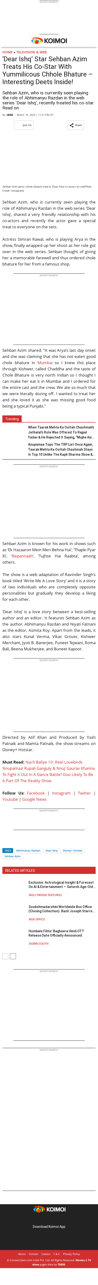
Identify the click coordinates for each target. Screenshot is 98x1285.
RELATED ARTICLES (20, 870)
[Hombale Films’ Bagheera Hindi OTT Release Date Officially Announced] (14, 937)
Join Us (27, 125)
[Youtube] (62, 1219)
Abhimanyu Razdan (28, 850)
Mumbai (45, 362)
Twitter (84, 793)
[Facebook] (6, 842)
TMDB (61, 1264)
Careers (45, 1254)
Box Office (37, 919)
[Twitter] (14, 842)
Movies (80, 1260)
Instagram (61, 793)
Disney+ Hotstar (73, 850)
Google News (34, 799)
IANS (10, 115)
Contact (33, 1254)
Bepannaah (22, 556)
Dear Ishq (52, 850)
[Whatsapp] (22, 842)
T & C (57, 1254)
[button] (75, 125)
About (22, 1254)
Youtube (10, 799)
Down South (39, 944)
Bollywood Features (45, 895)
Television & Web (31, 52)
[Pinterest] (49, 1219)
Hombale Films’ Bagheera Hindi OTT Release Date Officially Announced (56, 933)
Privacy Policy (71, 1254)
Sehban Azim (13, 856)
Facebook (36, 793)
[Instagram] (42, 1219)
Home (7, 52)
